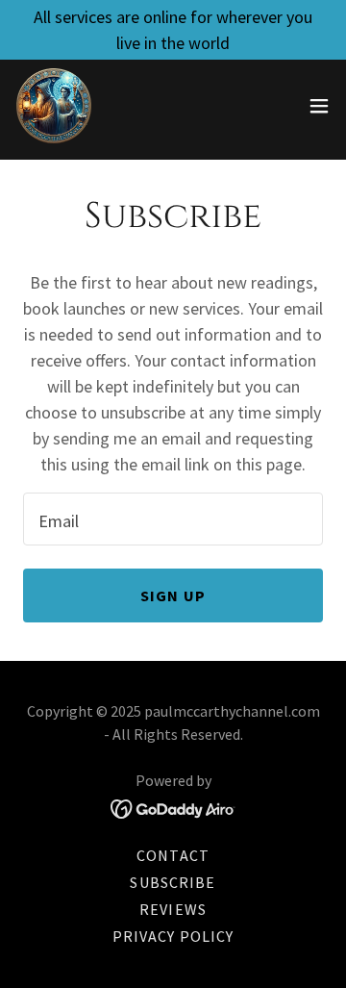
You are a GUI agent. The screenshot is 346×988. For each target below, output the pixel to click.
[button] (319, 106)
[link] (53, 105)
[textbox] (173, 519)
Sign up (173, 595)
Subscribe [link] (172, 882)
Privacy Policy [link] (173, 936)
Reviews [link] (173, 909)
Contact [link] (173, 855)
